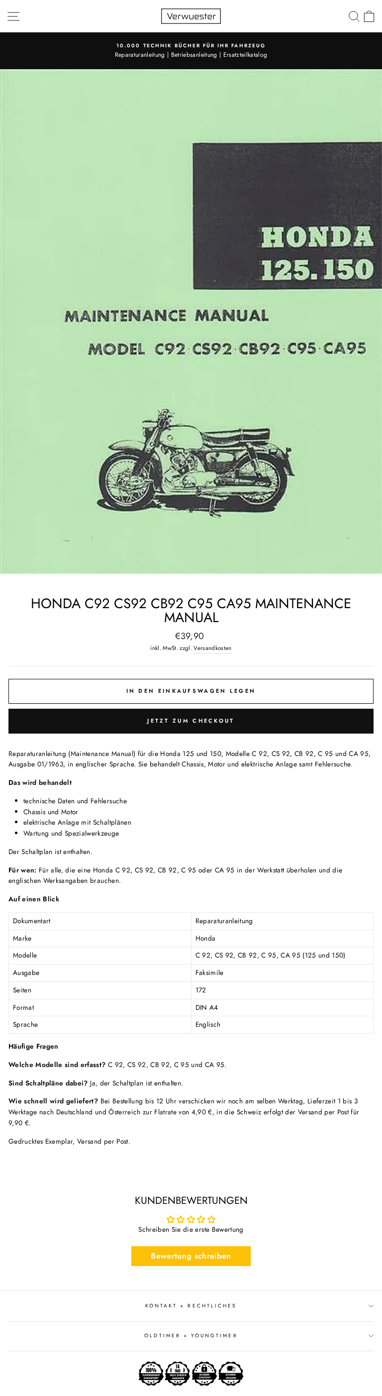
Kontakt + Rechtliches (191, 1305)
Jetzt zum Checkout (190, 721)
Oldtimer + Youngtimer (190, 1335)
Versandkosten (212, 648)
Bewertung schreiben (191, 1256)
